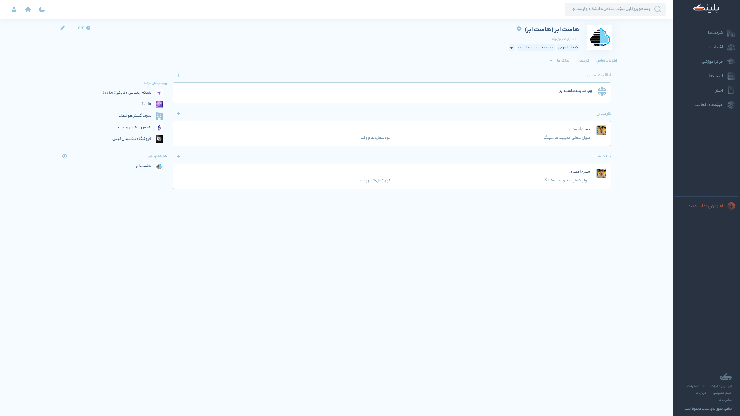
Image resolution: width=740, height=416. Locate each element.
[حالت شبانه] (42, 9)
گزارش (81, 27)
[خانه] (28, 9)
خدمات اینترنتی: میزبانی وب (535, 47)
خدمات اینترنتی (568, 47)
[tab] (606, 60)
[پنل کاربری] (14, 9)
